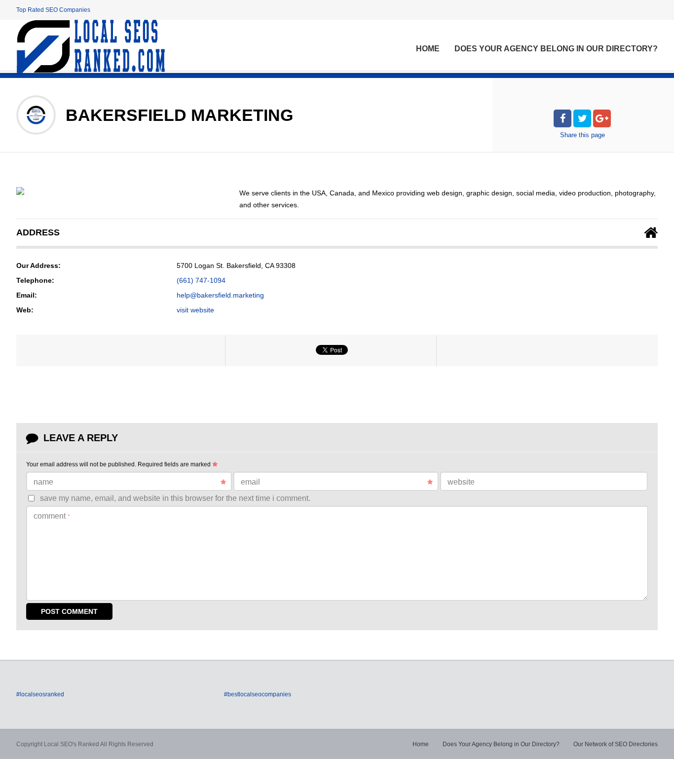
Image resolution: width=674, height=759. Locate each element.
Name (43, 482)
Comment (52, 516)
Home (428, 48)
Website (461, 482)
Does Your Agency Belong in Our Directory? (556, 48)
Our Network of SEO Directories (615, 744)
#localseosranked (40, 694)
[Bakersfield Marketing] (20, 191)
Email (250, 482)
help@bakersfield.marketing (220, 295)
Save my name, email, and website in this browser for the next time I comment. (175, 498)
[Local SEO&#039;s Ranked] (90, 46)
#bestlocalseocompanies (257, 694)
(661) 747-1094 (201, 280)
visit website (195, 310)
